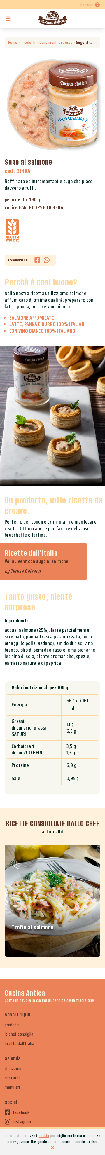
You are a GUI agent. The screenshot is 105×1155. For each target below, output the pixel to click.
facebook (21, 1112)
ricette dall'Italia (19, 1043)
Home (12, 42)
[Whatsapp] (47, 260)
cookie (44, 1136)
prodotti (12, 1024)
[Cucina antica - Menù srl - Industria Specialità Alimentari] (52, 18)
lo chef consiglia (19, 1034)
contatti (12, 1077)
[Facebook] (39, 260)
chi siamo (13, 1068)
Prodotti (28, 42)
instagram (22, 1121)
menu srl (12, 1087)
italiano (86, 4)
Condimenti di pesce (56, 42)
